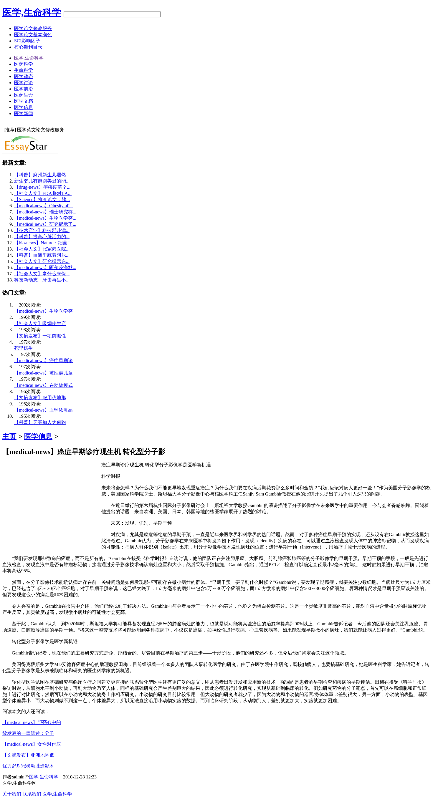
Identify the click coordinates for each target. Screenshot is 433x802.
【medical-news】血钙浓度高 (43, 409)
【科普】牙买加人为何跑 (40, 422)
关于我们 (11, 793)
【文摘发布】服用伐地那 (40, 397)
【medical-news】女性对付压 (31, 744)
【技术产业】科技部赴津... (42, 230)
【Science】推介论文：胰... (42, 199)
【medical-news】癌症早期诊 (43, 360)
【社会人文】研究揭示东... (42, 261)
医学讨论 (23, 82)
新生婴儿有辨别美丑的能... (42, 180)
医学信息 (23, 107)
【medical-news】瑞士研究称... (45, 211)
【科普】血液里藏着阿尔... (42, 255)
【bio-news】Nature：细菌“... (43, 242)
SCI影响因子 (27, 40)
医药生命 (23, 94)
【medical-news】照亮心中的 (31, 722)
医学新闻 (23, 113)
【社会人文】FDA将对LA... (43, 193)
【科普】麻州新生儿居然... (42, 174)
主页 (9, 436)
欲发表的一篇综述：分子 (28, 733)
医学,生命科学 (31, 12)
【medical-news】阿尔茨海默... (45, 267)
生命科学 (23, 70)
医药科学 (23, 64)
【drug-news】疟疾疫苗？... (42, 187)
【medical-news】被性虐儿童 (43, 372)
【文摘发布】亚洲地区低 (28, 755)
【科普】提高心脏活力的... (42, 236)
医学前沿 (23, 88)
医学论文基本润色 (33, 34)
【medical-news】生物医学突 (43, 311)
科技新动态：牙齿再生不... (42, 279)
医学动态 (23, 76)
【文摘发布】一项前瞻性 (40, 335)
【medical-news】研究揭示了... (45, 224)
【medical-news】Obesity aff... (43, 205)
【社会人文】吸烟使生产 (40, 323)
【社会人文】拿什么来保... (42, 273)
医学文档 (23, 101)
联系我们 (31, 793)
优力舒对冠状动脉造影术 (28, 765)
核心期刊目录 (28, 46)
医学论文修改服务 (33, 28)
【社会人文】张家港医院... (42, 248)
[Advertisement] (51, 503)
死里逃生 (23, 348)
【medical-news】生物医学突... (45, 218)
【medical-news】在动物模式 (43, 385)
